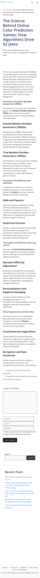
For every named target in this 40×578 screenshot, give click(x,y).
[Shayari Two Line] (7, 2)
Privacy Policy (33, 567)
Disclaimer (23, 567)
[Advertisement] (20, 539)
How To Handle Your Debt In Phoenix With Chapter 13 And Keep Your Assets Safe (19, 493)
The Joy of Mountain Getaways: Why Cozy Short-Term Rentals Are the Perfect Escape (18, 485)
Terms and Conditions (20, 570)
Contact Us (14, 567)
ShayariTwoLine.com (18, 573)
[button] (32, 2)
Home (5, 10)
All (10, 10)
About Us (5, 567)
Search (7, 454)
